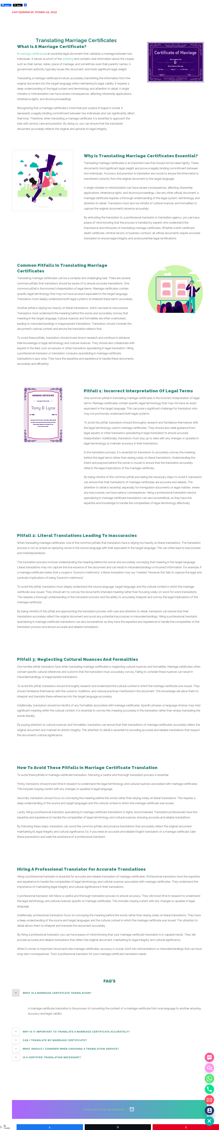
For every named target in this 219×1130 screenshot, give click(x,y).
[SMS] (209, 1057)
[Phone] (209, 1089)
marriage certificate (32, 53)
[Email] (209, 1099)
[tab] (109, 993)
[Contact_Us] (209, 1110)
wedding (67, 58)
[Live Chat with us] (209, 1068)
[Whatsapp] (209, 1078)
